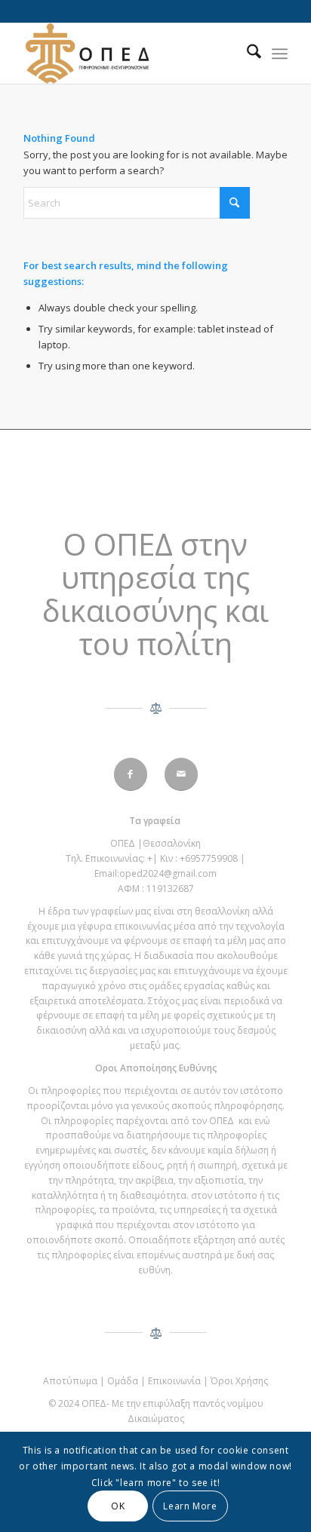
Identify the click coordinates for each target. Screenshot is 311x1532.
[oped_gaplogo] (129, 53)
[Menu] (280, 53)
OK (118, 1506)
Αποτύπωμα (70, 1380)
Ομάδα (122, 1380)
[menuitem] (246, 53)
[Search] (246, 53)
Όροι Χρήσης (239, 1380)
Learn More (190, 1506)
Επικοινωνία (174, 1380)
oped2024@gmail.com (168, 873)
